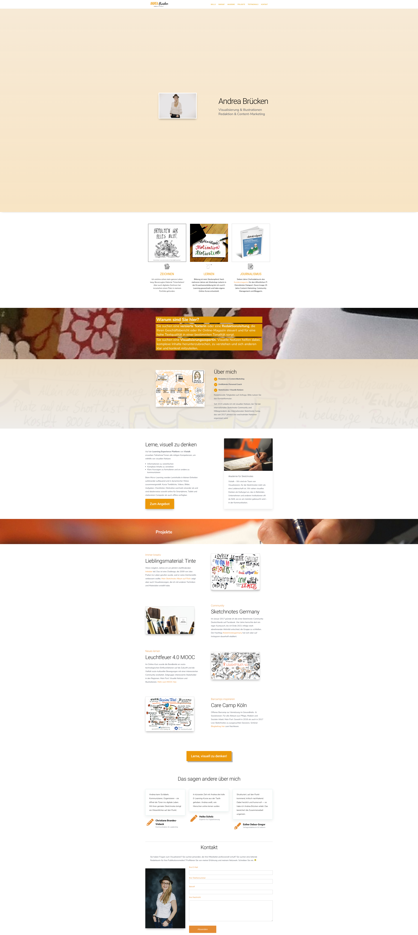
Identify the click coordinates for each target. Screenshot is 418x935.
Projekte (241, 4)
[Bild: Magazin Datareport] (251, 261)
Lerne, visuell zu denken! (209, 756)
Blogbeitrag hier (218, 726)
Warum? (221, 4)
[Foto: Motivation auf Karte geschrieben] (209, 261)
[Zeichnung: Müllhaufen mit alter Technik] (167, 261)
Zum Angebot (160, 504)
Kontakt (264, 4)
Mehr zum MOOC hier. (167, 682)
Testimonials (253, 4)
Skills (213, 4)
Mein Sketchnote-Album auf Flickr (176, 578)
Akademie (231, 4)
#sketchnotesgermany (232, 632)
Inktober (148, 571)
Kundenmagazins (241, 282)
